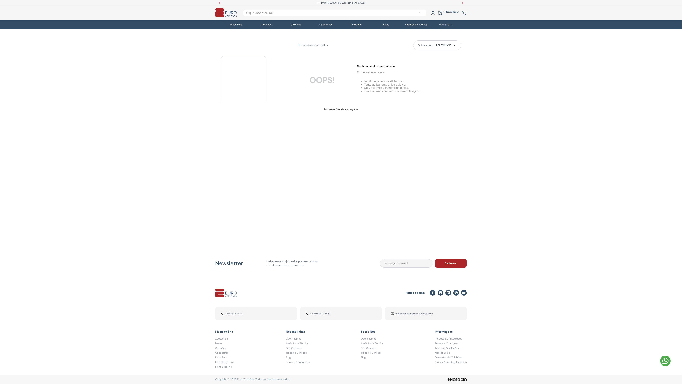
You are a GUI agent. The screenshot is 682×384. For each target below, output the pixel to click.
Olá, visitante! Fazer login (448, 13)
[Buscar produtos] (421, 13)
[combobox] (334, 13)
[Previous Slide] (219, 3)
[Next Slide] (462, 3)
